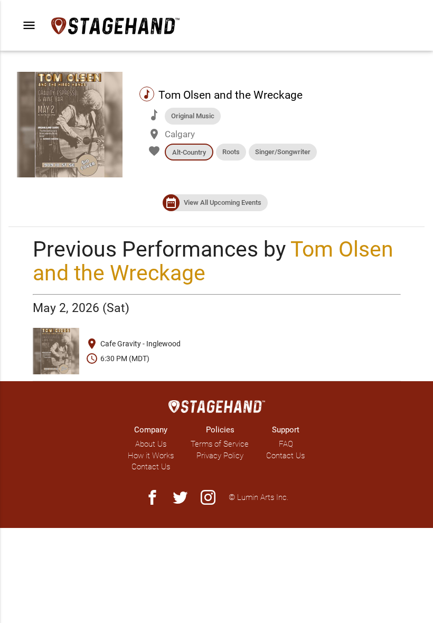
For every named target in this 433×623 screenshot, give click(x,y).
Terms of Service (220, 444)
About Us (150, 444)
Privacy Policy (219, 455)
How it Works (151, 455)
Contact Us (150, 466)
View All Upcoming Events (222, 202)
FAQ (286, 444)
